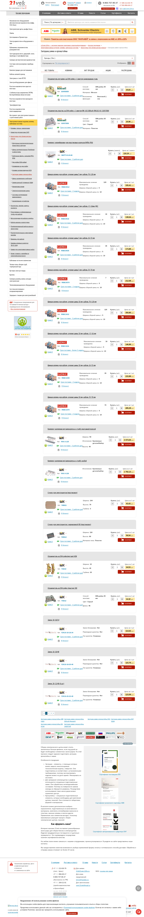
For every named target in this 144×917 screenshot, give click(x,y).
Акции (108, 70)
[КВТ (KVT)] (59, 737)
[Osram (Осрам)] (120, 733)
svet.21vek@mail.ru (83, 885)
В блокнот (64, 100)
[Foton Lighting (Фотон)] (80, 737)
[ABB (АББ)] (49, 733)
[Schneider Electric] (59, 733)
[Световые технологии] (100, 737)
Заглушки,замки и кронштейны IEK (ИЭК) (52, 725)
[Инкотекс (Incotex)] (90, 733)
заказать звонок (59, 894)
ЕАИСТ (50, 96)
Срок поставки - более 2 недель (72, 350)
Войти (47, 5)
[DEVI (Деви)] (49, 737)
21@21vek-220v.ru (83, 871)
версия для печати (60, 897)
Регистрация (55, 5)
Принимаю (72, 913)
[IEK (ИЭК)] (80, 733)
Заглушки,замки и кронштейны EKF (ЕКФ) (122, 720)
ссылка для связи (106, 871)
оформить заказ (72, 8)
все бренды (128, 743)
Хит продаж (89, 70)
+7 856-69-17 (59, 874)
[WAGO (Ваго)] (70, 737)
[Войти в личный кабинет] (42, 3)
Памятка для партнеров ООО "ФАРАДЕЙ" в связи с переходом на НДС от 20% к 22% (89, 39)
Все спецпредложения (18, 309)
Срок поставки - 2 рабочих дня (71, 95)
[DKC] (90, 737)
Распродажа (127, 70)
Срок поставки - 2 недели (70, 191)
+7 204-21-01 (59, 882)
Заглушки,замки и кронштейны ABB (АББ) (52, 720)
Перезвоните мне (108, 8)
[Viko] (120, 737)
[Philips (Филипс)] (110, 733)
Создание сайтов (130, 908)
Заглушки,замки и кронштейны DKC (99, 719)
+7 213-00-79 (59, 868)
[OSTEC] (110, 737)
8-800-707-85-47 (59, 877)
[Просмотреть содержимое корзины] (64, 3)
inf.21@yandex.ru (82, 880)
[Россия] (100, 733)
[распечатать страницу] (138, 888)
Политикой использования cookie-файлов (79, 907)
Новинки (68, 70)
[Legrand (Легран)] (70, 733)
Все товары (49, 70)
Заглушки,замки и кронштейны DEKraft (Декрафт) (74, 720)
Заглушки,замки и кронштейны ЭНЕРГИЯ (74, 725)
